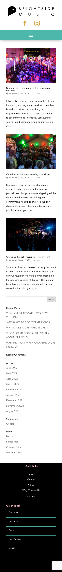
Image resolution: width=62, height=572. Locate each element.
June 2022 (12, 367)
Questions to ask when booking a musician (28, 174)
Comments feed (14, 447)
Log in (9, 436)
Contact (31, 495)
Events (31, 474)
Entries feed (12, 441)
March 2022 (12, 384)
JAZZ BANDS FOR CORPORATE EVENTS (28, 322)
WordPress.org (14, 452)
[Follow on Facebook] (24, 23)
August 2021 (13, 411)
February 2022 (14, 389)
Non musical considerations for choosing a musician (28, 89)
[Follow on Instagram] (37, 23)
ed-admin (13, 93)
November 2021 (15, 405)
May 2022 (11, 373)
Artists (31, 484)
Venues (31, 479)
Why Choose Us (31, 490)
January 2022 (13, 394)
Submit (50, 569)
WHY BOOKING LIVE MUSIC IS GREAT (27, 327)
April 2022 (12, 378)
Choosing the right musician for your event (28, 256)
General (37, 93)
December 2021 (15, 400)
